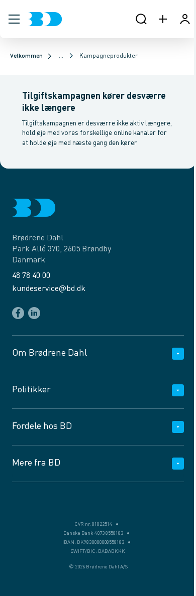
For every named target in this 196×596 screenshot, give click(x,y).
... (61, 56)
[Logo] (45, 19)
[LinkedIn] (34, 313)
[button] (14, 19)
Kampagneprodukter (108, 56)
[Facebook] (18, 313)
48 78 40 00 (31, 276)
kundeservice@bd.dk (48, 289)
